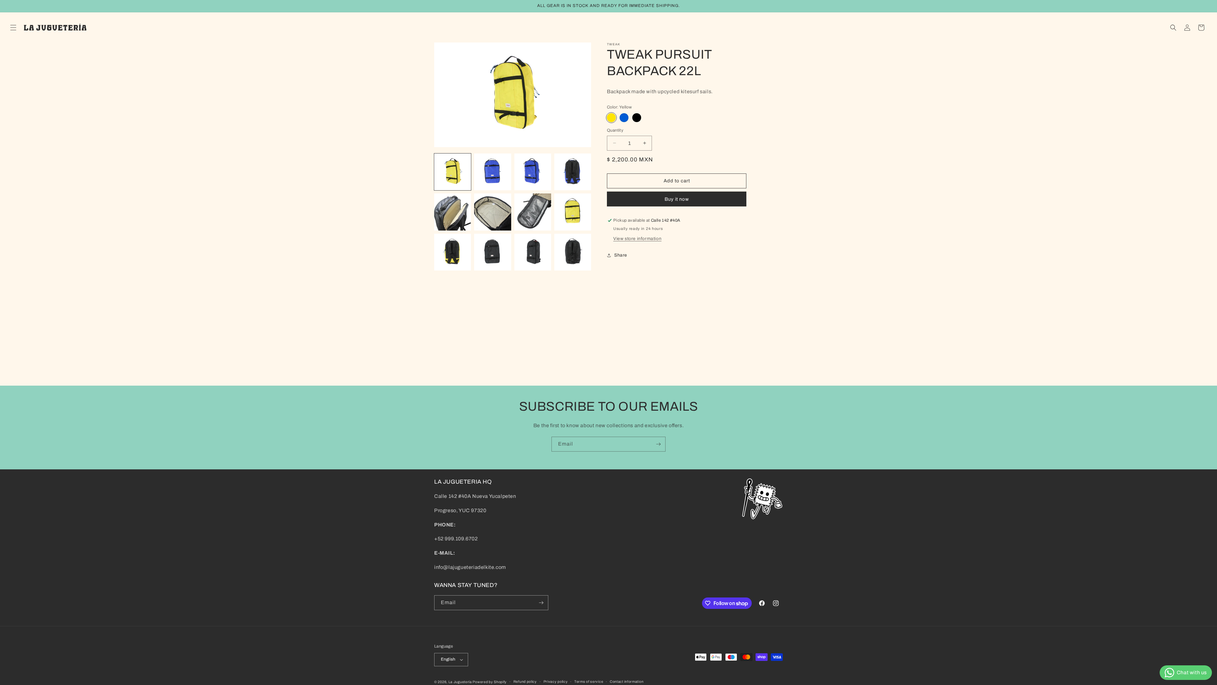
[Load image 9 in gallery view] (452, 252)
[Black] (636, 117)
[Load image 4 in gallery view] (572, 171)
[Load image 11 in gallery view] (532, 252)
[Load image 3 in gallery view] (532, 171)
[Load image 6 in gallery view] (492, 211)
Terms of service (588, 681)
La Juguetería (460, 682)
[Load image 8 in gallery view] (572, 211)
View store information (637, 238)
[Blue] (624, 117)
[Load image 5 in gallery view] (452, 211)
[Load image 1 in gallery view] (452, 171)
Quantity (615, 130)
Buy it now (677, 199)
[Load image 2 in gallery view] (492, 171)
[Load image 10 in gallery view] (492, 252)
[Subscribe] (658, 444)
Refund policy (525, 681)
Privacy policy (556, 681)
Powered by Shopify (490, 682)
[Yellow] (611, 117)
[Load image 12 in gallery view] (572, 252)
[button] (13, 28)
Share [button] (620, 255)
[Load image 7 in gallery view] (532, 211)
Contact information (626, 681)
